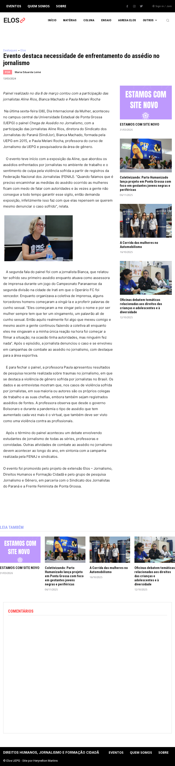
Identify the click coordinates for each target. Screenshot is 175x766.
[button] (168, 20)
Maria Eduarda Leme (28, 72)
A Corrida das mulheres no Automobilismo (139, 245)
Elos (23, 50)
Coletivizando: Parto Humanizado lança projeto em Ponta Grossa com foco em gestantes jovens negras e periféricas (145, 183)
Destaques (10, 50)
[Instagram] (134, 6)
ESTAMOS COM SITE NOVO (139, 124)
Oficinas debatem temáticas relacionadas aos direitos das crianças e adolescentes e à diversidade (141, 306)
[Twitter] (141, 6)
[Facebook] (127, 6)
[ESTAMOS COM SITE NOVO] (146, 102)
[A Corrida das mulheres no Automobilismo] (146, 221)
